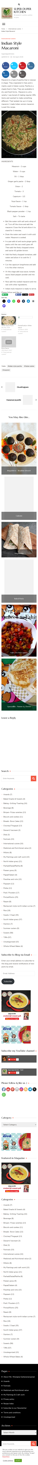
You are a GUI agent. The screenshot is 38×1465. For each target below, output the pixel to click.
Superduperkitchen (7, 54)
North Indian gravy (10, 861)
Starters (6, 924)
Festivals (6, 839)
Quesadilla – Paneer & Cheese (19, 706)
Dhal (5, 834)
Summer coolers (10, 928)
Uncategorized (9, 942)
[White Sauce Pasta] (8, 320)
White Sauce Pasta (7, 326)
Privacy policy (8, 1399)
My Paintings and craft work (14, 857)
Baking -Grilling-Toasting (13, 803)
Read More (5, 1456)
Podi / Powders (9, 893)
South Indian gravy (10, 919)
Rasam (6, 901)
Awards (6, 794)
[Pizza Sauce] (8, 341)
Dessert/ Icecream (10, 830)
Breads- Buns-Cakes (11, 821)
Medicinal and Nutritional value (16, 848)
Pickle (5, 888)
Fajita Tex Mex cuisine (19, 653)
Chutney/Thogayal (10, 825)
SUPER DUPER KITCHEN (22, 10)
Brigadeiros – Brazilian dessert (19, 471)
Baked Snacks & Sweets (13, 799)
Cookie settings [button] (8, 1460)
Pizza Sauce (5, 348)
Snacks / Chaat (9, 915)
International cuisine (8, 38)
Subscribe (8, 981)
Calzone (19, 516)
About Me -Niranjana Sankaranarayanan (19, 1377)
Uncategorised (9, 1417)
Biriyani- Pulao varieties (12, 812)
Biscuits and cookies (11, 817)
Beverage (7, 808)
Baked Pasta (19, 599)
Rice (5, 910)
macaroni (7, 370)
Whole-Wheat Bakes (11, 946)
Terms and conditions (12, 1412)
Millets (6, 852)
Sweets (6, 933)
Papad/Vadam (9, 875)
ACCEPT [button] (18, 1460)
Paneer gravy (8, 870)
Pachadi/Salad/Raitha (11, 866)
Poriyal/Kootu (8, 897)
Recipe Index (8, 1403)
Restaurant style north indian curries (18, 906)
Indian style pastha (15, 366)
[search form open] (19, 5)
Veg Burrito (19, 553)
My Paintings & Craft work (14, 1395)
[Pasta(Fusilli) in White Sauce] (25, 320)
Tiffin (5, 937)
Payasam (6, 884)
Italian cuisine (29, 366)
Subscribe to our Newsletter (15, 1408)
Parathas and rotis (10, 879)
